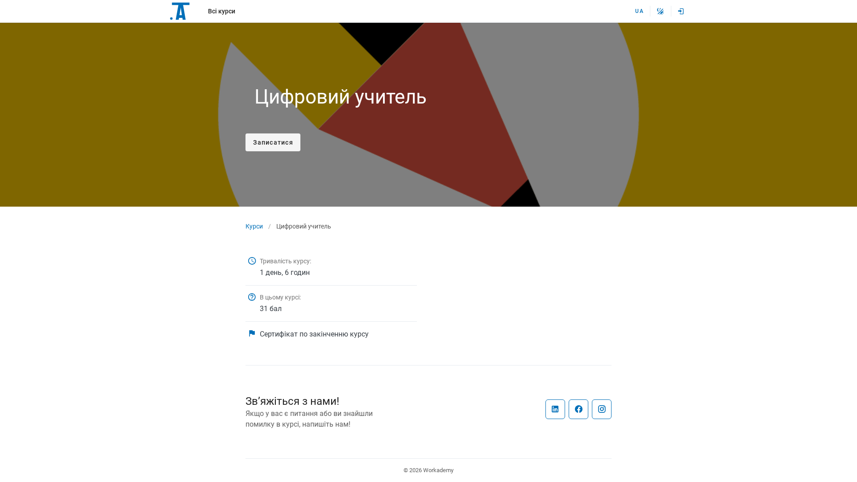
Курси (254, 226)
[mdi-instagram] (602, 409)
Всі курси (221, 11)
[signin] (681, 11)
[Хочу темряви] (660, 11)
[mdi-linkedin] (555, 409)
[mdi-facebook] (578, 409)
